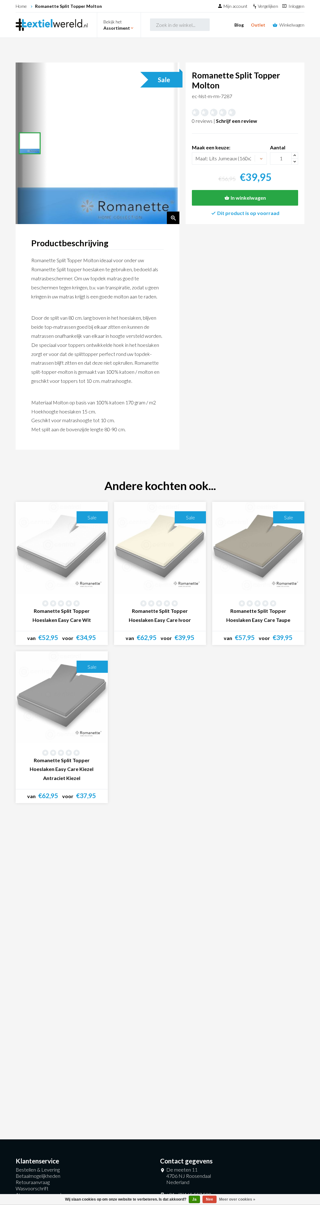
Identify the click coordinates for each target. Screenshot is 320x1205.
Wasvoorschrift (32, 1188)
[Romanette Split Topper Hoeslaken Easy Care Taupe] (258, 548)
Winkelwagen (291, 25)
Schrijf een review (236, 121)
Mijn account (235, 6)
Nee (209, 1199)
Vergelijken (268, 6)
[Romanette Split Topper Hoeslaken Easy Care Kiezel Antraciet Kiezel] (62, 697)
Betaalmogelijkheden (38, 1176)
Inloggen (296, 6)
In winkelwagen (248, 198)
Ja (194, 1199)
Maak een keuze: (211, 147)
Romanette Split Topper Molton (68, 6)
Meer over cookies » (237, 1199)
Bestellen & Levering (38, 1169)
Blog (239, 25)
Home (21, 6)
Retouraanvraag (33, 1182)
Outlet (258, 25)
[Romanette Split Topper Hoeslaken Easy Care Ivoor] (160, 548)
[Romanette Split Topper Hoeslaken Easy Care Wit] (62, 548)
